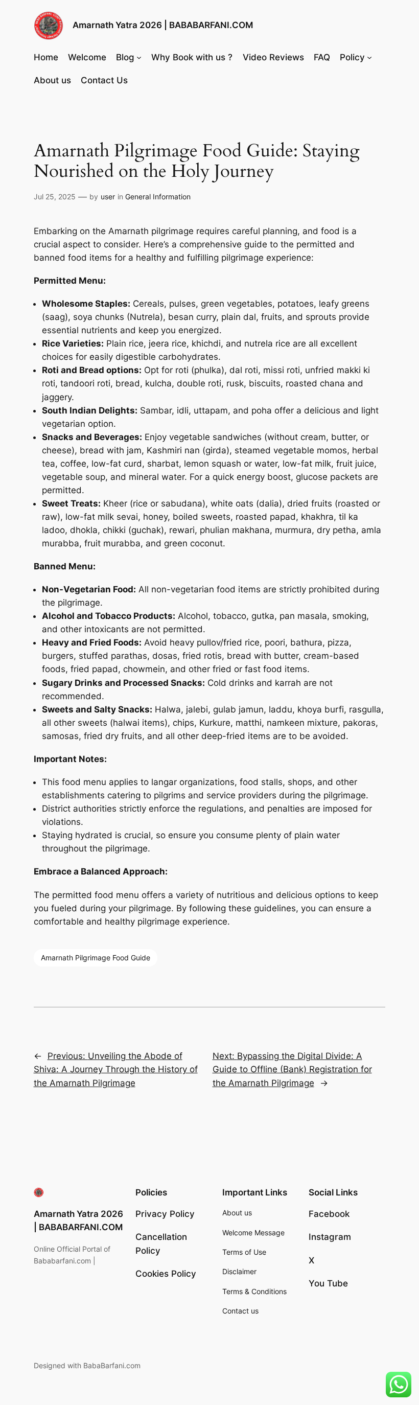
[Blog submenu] (139, 57)
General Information (158, 196)
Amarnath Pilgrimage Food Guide (95, 957)
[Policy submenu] (369, 57)
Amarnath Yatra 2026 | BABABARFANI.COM (163, 25)
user (108, 196)
